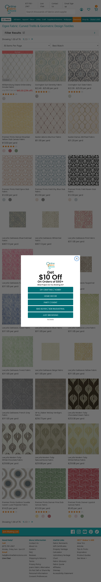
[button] (50, 289)
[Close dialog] (76, 258)
